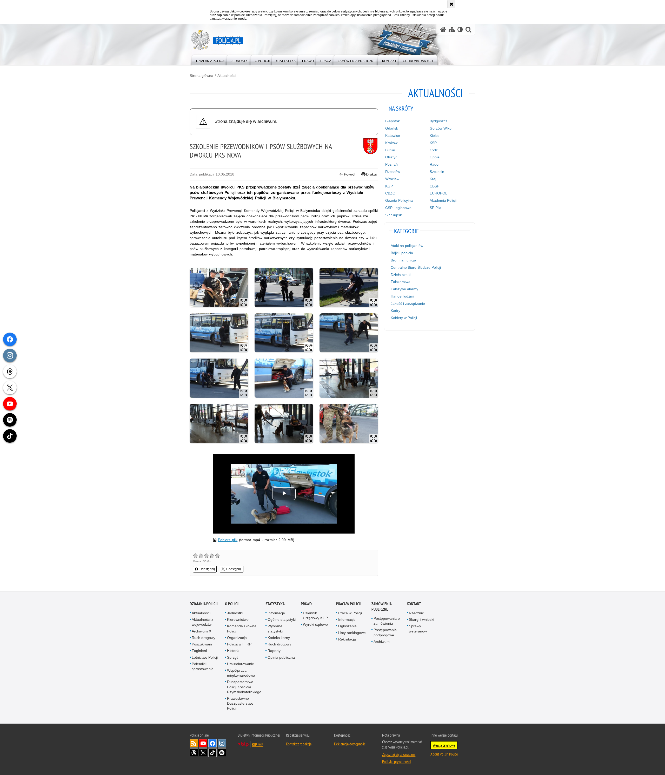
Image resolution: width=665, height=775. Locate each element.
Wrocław (392, 179)
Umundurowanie (240, 664)
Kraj (433, 179)
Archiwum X (201, 631)
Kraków (391, 143)
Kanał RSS (194, 743)
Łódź (434, 150)
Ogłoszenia (347, 626)
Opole (435, 157)
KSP (433, 143)
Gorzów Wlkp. (441, 128)
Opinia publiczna (281, 657)
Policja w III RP (239, 644)
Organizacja (237, 638)
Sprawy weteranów (418, 628)
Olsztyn (391, 157)
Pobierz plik (227, 540)
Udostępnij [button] (207, 569)
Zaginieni (199, 651)
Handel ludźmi (402, 296)
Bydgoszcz (438, 121)
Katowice (392, 135)
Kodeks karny (279, 638)
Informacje (276, 613)
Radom (436, 164)
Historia (233, 651)
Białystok (392, 121)
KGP (389, 186)
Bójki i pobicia (402, 253)
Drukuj (371, 174)
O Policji (232, 603)
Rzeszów (392, 172)
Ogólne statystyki (282, 619)
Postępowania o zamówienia (387, 620)
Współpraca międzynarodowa (241, 672)
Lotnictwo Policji (205, 657)
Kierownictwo (238, 619)
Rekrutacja (347, 639)
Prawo (306, 603)
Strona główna (201, 75)
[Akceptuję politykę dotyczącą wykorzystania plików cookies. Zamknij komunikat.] (451, 4)
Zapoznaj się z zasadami (398, 754)
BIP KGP (257, 744)
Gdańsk (391, 128)
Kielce (435, 135)
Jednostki (235, 613)
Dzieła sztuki (401, 275)
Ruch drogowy (203, 638)
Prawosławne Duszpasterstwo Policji (240, 703)
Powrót (349, 174)
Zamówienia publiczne (381, 606)
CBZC (390, 193)
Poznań (391, 164)
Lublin (390, 150)
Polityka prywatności (396, 761)
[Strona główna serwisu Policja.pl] (443, 29)
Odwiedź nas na (203, 743)
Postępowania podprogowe (385, 632)
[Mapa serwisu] (452, 29)
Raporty (274, 651)
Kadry (395, 310)
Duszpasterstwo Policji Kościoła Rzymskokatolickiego (244, 687)
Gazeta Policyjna (399, 200)
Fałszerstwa (400, 282)
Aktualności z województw (202, 621)
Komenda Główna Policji (241, 628)
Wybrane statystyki (275, 628)
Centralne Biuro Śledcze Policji (416, 267)
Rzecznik (416, 613)
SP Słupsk (393, 215)
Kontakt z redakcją (298, 743)
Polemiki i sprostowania (203, 666)
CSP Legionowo (398, 208)
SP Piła (435, 208)
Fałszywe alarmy (404, 289)
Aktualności (226, 75)
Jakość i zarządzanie (408, 303)
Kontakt (414, 603)
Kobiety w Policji (404, 318)
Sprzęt (232, 657)
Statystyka (275, 603)
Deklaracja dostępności (350, 743)
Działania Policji (204, 603)
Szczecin (437, 172)
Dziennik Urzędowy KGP (315, 615)
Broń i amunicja (403, 260)
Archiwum (382, 641)
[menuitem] (210, 59)
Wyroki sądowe (315, 624)
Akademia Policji (443, 200)
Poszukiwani (202, 644)
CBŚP (434, 186)
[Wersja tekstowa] (460, 29)
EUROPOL (438, 193)
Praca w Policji (348, 603)
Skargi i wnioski (421, 619)
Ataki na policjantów (407, 246)
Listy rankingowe (352, 633)
